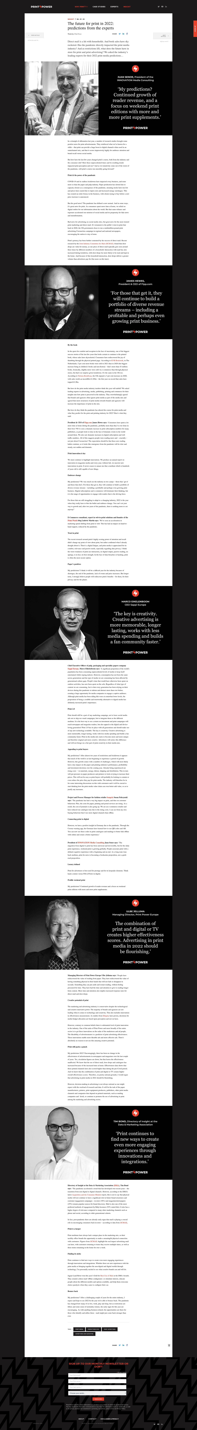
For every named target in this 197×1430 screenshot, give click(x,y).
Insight (127, 7)
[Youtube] (162, 7)
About (81, 1419)
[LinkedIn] (166, 7)
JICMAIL (123, 1222)
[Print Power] (41, 6)
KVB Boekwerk (117, 360)
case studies (99, 7)
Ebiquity (106, 1015)
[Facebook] (127, 34)
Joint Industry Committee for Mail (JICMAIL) (96, 243)
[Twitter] (158, 7)
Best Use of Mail (106, 1275)
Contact (92, 1419)
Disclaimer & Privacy (110, 1419)
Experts (114, 7)
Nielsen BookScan (85, 376)
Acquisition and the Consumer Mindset (86, 1194)
